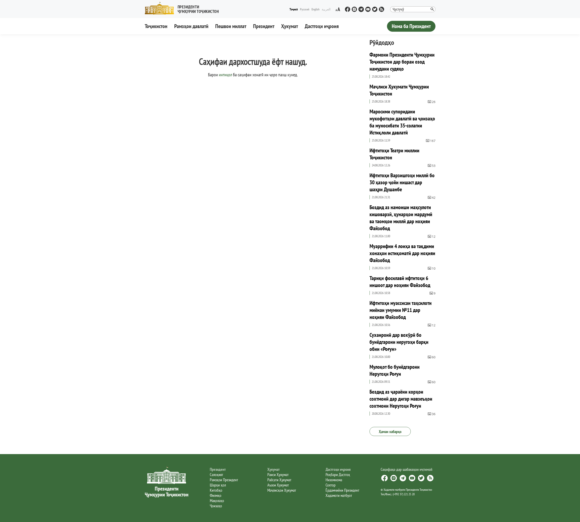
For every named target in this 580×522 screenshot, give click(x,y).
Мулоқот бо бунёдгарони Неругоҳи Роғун (395, 370)
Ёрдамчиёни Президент (342, 490)
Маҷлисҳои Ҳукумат (281, 490)
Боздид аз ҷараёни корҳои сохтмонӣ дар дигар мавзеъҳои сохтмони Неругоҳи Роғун (401, 398)
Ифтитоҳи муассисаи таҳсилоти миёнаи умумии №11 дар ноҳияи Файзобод (401, 310)
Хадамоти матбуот (339, 495)
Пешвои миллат (230, 26)
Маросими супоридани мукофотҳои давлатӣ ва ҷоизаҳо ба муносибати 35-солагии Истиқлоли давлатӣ (402, 122)
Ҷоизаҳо (216, 505)
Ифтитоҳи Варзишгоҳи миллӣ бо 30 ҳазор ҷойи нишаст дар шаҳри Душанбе (402, 182)
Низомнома (334, 479)
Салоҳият (216, 474)
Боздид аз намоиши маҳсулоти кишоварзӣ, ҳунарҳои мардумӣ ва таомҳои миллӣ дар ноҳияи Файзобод (401, 218)
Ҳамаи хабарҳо (390, 431)
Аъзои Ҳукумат (278, 485)
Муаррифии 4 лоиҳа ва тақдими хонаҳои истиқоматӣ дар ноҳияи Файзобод (402, 253)
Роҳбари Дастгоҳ (338, 474)
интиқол (225, 75)
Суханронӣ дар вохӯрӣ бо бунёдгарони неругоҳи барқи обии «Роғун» (399, 341)
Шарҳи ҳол (218, 485)
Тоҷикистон (156, 26)
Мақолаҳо (217, 500)
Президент (263, 26)
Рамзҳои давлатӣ (191, 26)
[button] (184, 8)
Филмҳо (215, 495)
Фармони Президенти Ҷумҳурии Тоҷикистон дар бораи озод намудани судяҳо (402, 61)
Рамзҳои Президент (224, 479)
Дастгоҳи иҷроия (322, 26)
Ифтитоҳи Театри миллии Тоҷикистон (394, 154)
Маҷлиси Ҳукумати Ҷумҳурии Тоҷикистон (399, 90)
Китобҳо (216, 490)
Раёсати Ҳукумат (279, 479)
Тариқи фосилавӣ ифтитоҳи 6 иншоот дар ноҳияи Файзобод (400, 282)
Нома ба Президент (411, 26)
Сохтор (331, 485)
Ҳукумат (289, 26)
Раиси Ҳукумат (278, 474)
